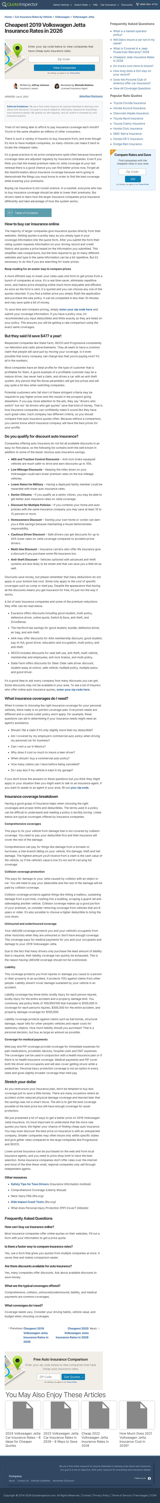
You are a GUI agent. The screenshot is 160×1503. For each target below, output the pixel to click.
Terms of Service (121, 1495)
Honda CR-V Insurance (128, 138)
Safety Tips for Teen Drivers (30, 1184)
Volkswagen (62, 16)
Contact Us (23, 1480)
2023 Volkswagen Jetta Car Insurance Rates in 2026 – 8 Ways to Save (60, 1437)
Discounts (126, 4)
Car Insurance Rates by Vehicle (33, 16)
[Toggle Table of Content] (28, 212)
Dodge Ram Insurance (127, 144)
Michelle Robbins (84, 85)
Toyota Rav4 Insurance (128, 118)
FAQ (95, 4)
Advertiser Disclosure (91, 96)
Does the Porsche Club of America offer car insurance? (132, 81)
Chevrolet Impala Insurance (131, 113)
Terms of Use (75, 73)
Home (8, 16)
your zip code (79, 787)
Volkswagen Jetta (83, 16)
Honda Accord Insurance (129, 108)
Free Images (140, 1495)
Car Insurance (108, 4)
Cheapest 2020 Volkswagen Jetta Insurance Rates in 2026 (72, 1333)
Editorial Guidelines (17, 106)
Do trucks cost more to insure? (133, 66)
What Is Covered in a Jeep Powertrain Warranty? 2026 (131, 50)
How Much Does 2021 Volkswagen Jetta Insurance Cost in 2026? (136, 1439)
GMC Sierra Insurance (127, 133)
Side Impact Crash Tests (27, 1201)
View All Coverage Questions (132, 88)
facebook (149, 1478)
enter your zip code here (75, 309)
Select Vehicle (61, 4)
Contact (86, 1495)
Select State (81, 4)
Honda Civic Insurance (127, 128)
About (12, 1480)
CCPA (153, 1495)
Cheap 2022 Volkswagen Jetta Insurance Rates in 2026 (95, 1439)
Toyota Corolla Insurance (129, 103)
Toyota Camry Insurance (129, 123)
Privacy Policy (101, 1495)
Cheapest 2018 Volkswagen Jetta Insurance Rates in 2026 (35, 1335)
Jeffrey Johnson (40, 85)
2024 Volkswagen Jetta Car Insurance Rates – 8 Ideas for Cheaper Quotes (22, 1439)
